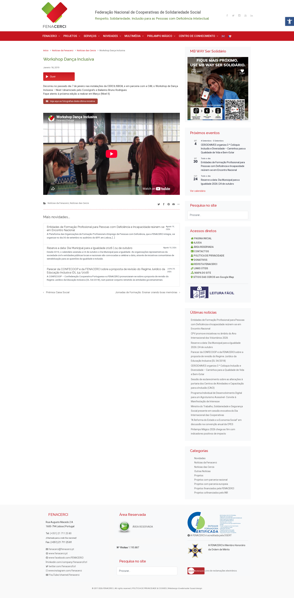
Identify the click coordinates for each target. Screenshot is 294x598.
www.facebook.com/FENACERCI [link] (66, 556)
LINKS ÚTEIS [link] (201, 267)
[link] (289, 21)
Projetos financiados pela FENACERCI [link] (214, 487)
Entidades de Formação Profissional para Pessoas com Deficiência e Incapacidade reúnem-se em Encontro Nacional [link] (223, 165)
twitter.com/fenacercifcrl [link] (62, 565)
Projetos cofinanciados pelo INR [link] (211, 491)
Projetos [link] (198, 474)
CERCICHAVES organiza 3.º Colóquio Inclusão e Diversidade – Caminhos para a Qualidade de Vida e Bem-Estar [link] (223, 147)
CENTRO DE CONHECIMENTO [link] (173, 35)
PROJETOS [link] (65, 35)
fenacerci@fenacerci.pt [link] (61, 548)
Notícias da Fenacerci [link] (62, 49)
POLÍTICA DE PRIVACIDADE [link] (209, 254)
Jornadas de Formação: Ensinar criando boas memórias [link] (146, 291)
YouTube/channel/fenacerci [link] (64, 573)
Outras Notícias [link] (202, 469)
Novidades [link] (200, 457)
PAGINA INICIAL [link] (203, 237)
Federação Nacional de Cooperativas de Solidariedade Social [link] (148, 12)
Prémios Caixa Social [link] (57, 291)
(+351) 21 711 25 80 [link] (60, 532)
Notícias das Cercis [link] (86, 49)
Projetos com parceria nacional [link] (210, 478)
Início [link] (45, 49)
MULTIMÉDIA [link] (119, 35)
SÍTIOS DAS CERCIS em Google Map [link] (213, 275)
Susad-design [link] (196, 587)
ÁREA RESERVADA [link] (204, 245)
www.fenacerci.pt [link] (58, 552)
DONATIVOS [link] (200, 258)
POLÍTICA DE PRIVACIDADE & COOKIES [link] (149, 587)
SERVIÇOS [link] (83, 35)
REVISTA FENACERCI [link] (205, 263)
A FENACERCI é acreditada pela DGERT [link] (211, 534)
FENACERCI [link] (48, 35)
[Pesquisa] (244, 213)
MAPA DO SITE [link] (202, 271)
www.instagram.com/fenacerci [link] (65, 569)
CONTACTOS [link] (201, 250)
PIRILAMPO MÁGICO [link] (142, 35)
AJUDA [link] (198, 241)
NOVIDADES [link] (100, 35)
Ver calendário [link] (198, 189)
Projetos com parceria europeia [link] (211, 482)
